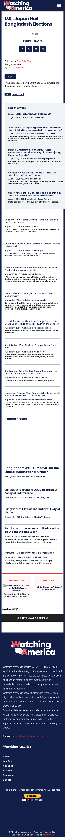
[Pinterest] (36, 49)
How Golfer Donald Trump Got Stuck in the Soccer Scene (32, 174)
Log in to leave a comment (32, 618)
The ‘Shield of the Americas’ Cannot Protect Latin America (32, 245)
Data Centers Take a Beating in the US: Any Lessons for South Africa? (34, 194)
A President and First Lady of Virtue (32, 510)
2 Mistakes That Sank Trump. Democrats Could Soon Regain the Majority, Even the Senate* (34, 152)
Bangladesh (18, 94)
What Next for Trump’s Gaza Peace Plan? (31, 346)
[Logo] (25, 6)
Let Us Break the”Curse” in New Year (49, 588)
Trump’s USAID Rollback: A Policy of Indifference (31, 491)
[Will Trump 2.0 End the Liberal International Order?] (32, 443)
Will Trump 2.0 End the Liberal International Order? (32, 470)
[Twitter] (29, 49)
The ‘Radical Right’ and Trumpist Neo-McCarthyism (30, 294)
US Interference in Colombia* (33, 114)
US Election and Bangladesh (35, 552)
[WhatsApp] (43, 49)
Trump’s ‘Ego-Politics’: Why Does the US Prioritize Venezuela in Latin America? (35, 129)
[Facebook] (22, 49)
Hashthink (49, 834)
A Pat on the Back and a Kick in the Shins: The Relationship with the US (31, 269)
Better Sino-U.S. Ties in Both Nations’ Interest (16, 595)
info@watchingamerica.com (29, 736)
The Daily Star (24, 61)
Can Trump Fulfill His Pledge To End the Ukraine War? (32, 530)
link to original (15, 67)
